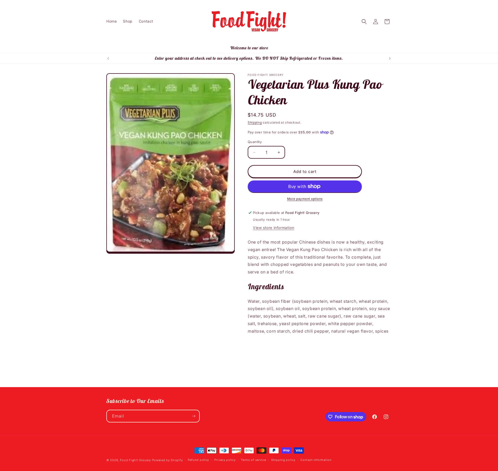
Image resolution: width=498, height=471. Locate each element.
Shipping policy (283, 460)
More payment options (305, 199)
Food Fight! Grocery (135, 460)
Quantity (255, 142)
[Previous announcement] (108, 58)
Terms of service (253, 460)
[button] (364, 21)
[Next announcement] (390, 58)
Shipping (255, 122)
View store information (273, 227)
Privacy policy (225, 460)
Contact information (315, 460)
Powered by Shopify (167, 460)
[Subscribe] (193, 416)
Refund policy (198, 460)
